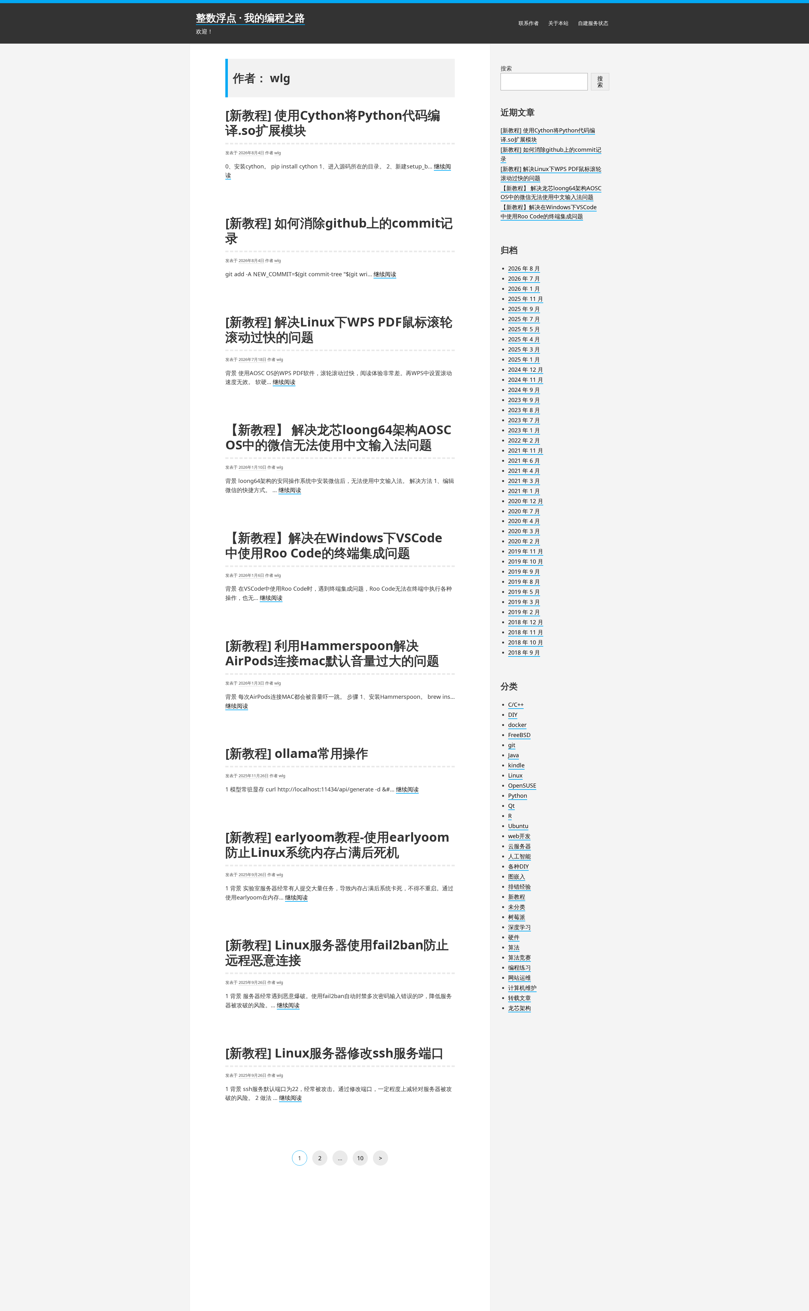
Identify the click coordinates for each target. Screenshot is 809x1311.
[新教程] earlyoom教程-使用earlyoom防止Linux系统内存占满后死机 (337, 844)
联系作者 (529, 23)
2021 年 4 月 (524, 470)
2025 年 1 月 (524, 359)
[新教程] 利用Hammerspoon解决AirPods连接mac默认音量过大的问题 (332, 653)
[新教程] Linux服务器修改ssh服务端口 (334, 1052)
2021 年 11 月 (525, 450)
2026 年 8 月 (524, 268)
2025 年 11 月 (525, 298)
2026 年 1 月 (524, 288)
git (511, 745)
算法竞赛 (519, 957)
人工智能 (519, 856)
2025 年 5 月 (524, 329)
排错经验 (519, 886)
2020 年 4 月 (524, 521)
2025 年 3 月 (524, 349)
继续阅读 (385, 274)
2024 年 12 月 (525, 369)
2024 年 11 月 (525, 379)
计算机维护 (522, 987)
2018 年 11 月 (525, 632)
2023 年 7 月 (524, 420)
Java (513, 755)
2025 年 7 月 (524, 319)
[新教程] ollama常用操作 (296, 753)
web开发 (519, 836)
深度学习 (519, 927)
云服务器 (519, 846)
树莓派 (516, 917)
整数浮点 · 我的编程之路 (250, 17)
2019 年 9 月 (524, 571)
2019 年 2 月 (524, 612)
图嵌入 (516, 876)
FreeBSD (519, 735)
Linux (515, 775)
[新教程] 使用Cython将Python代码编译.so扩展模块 (332, 122)
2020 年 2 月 (524, 541)
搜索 (506, 68)
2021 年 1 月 (524, 491)
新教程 (516, 896)
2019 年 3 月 (524, 602)
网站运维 (519, 977)
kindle (516, 765)
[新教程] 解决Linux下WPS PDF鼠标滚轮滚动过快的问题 (339, 329)
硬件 (514, 937)
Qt (511, 805)
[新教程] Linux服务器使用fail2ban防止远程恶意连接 (337, 952)
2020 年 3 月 (524, 531)
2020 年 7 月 (524, 511)
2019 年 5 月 (524, 591)
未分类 (516, 907)
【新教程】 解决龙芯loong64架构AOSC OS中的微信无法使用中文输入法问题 (338, 437)
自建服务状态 (593, 23)
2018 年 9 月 (524, 652)
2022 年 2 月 (524, 440)
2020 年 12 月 (525, 501)
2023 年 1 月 (524, 430)
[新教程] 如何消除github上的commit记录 (339, 230)
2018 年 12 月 (525, 622)
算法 (514, 947)
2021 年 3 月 (524, 481)
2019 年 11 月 (525, 551)
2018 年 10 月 (525, 642)
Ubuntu (518, 826)
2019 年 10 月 (525, 561)
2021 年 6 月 (524, 460)
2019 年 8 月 (524, 581)
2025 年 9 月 (524, 309)
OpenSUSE (522, 785)
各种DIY (518, 866)
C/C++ (516, 704)
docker (517, 725)
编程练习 (519, 967)
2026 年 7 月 (524, 278)
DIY (512, 714)
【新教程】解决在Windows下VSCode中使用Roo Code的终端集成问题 (333, 545)
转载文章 (519, 998)
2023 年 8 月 (524, 410)
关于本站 (558, 23)
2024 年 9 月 (524, 389)
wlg (277, 152)
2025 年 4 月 (524, 339)
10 (361, 1160)
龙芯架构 (519, 1008)
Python (517, 795)
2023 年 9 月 (524, 400)
